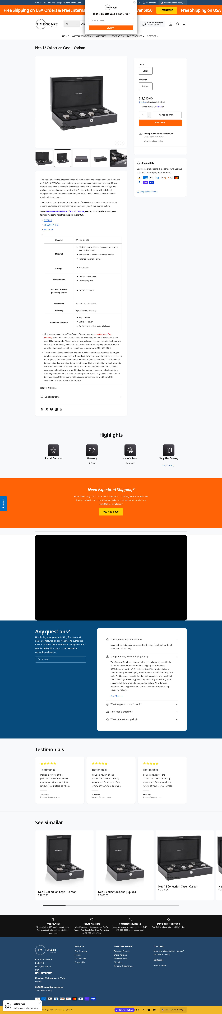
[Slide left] (117, 143)
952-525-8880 (111, 511)
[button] (184, 24)
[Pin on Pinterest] (51, 409)
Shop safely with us (149, 191)
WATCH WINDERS (81, 36)
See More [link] (167, 465)
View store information (153, 141)
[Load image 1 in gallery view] (44, 158)
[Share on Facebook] (42, 409)
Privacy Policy (120, 958)
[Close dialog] (134, 2)
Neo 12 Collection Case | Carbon (178, 886)
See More (115, 696)
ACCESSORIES (134, 36)
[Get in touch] (177, 24)
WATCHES (101, 36)
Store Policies (120, 955)
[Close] (39, 1003)
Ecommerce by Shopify (64, 1010)
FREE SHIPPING (51, 225)
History (78, 955)
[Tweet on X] (46, 409)
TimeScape (45, 1010)
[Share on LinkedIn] (56, 409)
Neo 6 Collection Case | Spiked (117, 892)
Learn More (76, 3)
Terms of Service (122, 951)
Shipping (142, 102)
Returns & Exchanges (123, 966)
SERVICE (151, 36)
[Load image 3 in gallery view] (81, 158)
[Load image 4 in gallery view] (100, 158)
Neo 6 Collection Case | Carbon (57, 892)
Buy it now (160, 123)
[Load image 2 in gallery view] (62, 158)
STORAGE (117, 36)
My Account (151, 3)
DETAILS (48, 220)
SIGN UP (111, 28)
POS (51, 1010)
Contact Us (80, 962)
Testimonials (80, 958)
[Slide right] (122, 143)
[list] (111, 456)
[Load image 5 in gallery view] (118, 158)
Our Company (81, 951)
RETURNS (48, 229)
